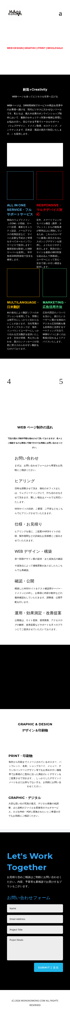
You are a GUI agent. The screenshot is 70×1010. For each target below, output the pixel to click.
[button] (9, 381)
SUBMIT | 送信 (48, 967)
